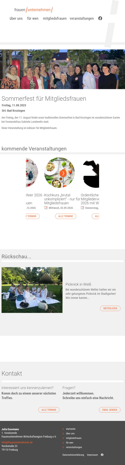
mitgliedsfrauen (55, 18)
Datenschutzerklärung (73, 454)
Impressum (92, 454)
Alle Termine (29, 216)
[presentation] (63, 173)
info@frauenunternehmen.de (17, 442)
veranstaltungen (82, 18)
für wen (32, 18)
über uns (16, 18)
